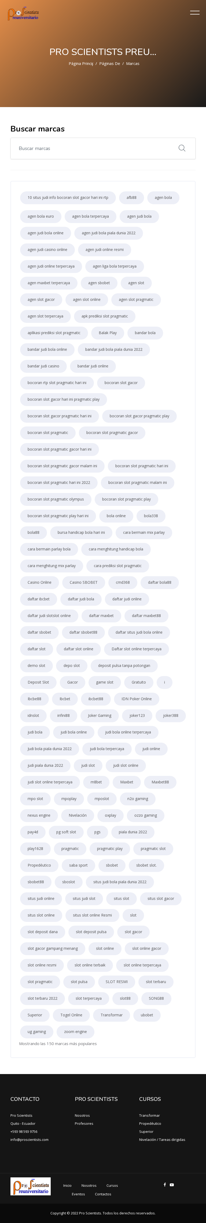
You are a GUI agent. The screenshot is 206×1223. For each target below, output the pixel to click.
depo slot (72, 665)
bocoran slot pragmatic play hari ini (58, 515)
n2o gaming (137, 798)
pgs (97, 831)
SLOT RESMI (117, 981)
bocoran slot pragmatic (48, 432)
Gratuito (139, 682)
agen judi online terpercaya (51, 266)
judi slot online (125, 765)
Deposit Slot (38, 682)
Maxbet (126, 781)
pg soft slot (66, 831)
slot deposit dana (43, 931)
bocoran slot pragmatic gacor (112, 432)
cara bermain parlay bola (49, 549)
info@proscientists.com (29, 1139)
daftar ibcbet (39, 598)
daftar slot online (78, 648)
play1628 (35, 848)
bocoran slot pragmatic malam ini (137, 482)
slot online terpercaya (142, 965)
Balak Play (108, 332)
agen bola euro (41, 216)
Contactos (103, 1194)
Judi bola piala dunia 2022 (50, 748)
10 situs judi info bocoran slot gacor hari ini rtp (68, 197)
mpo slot (35, 798)
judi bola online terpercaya (128, 732)
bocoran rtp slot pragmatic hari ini (57, 382)
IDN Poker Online (137, 698)
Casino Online (40, 582)
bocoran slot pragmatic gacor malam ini (62, 465)
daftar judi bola (81, 598)
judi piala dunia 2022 (45, 765)
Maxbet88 (160, 781)
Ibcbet (65, 698)
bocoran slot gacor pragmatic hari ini (59, 415)
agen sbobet (99, 282)
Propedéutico (39, 865)
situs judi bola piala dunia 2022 (119, 881)
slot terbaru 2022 (42, 998)
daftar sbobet (39, 632)
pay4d (33, 831)
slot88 (125, 998)
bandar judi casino (43, 365)
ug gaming (37, 1031)
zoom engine (75, 1031)
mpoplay (68, 798)
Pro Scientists (21, 1115)
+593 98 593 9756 (23, 1131)
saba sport (78, 865)
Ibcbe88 (34, 698)
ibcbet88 (96, 698)
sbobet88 (36, 881)
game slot (104, 682)
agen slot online (87, 299)
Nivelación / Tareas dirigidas (162, 1139)
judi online (151, 748)
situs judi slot (84, 898)
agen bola (163, 197)
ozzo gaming (145, 815)
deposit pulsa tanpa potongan (124, 665)
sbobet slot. (146, 865)
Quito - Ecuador (22, 1123)
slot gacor (133, 931)
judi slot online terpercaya (50, 781)
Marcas (132, 63)
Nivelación (78, 815)
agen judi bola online (46, 232)
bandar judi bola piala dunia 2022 (113, 349)
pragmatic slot (153, 848)
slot (133, 915)
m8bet (96, 781)
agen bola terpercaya (90, 216)
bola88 (33, 532)
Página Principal (83, 63)
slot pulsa (79, 981)
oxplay (110, 815)
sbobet (112, 865)
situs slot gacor (161, 898)
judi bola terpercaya (107, 748)
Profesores (84, 1123)
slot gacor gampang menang (53, 948)
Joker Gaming (99, 715)
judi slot (88, 765)
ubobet (147, 1014)
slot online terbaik (90, 965)
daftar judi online (127, 598)
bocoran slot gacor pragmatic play (139, 415)
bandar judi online (93, 365)
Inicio (67, 1185)
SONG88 (156, 998)
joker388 (170, 715)
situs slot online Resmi (92, 915)
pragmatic (70, 848)
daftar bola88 (159, 582)
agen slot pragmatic (136, 299)
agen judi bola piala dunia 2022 (108, 232)
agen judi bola (139, 216)
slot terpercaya (89, 998)
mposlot (102, 798)
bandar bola (145, 332)
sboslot (68, 881)
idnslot (33, 715)
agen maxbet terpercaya (49, 282)
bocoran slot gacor (121, 382)
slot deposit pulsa (91, 931)
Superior (35, 1014)
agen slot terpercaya (45, 316)
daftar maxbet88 (146, 615)
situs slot (121, 898)
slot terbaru (156, 981)
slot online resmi (42, 965)
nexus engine (39, 815)
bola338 (151, 515)
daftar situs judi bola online (139, 632)
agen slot (136, 282)
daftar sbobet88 (83, 632)
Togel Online (71, 1014)
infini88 (63, 715)
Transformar (112, 1014)
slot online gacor (146, 948)
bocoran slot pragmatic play (126, 499)
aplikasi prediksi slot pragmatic (54, 332)
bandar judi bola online (47, 349)
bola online (116, 515)
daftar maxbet (101, 615)
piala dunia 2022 (133, 831)
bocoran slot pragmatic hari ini (141, 465)
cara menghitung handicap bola (116, 549)
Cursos (112, 1185)
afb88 (132, 197)
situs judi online (41, 898)
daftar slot (37, 648)
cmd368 (123, 582)
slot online (105, 948)
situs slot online (41, 915)
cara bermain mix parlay (144, 532)
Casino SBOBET (84, 582)
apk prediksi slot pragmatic (105, 316)
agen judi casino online (47, 249)
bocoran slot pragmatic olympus (56, 499)
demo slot (36, 665)
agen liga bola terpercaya (115, 266)
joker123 (137, 715)
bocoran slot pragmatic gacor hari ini (59, 449)
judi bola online (74, 732)
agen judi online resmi (105, 249)
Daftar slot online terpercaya (136, 648)
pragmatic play (110, 848)
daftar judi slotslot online (49, 615)
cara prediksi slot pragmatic (118, 565)
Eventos (78, 1194)
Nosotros (82, 1115)
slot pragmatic (40, 981)
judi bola (35, 732)
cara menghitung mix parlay (52, 565)
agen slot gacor (41, 299)
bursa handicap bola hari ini (81, 532)
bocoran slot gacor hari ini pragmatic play (64, 399)
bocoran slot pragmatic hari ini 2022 (59, 482)
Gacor (72, 682)
